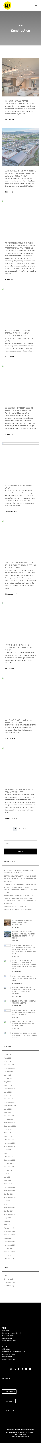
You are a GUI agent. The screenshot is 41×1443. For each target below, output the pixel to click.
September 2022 (10, 1126)
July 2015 (7, 1255)
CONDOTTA (30, 1430)
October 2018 (8, 1194)
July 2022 (7, 1129)
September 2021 (9, 1146)
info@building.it (7, 1338)
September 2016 (9, 1235)
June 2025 (8, 1078)
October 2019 (8, 1170)
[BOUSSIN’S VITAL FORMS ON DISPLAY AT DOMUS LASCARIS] (7, 1003)
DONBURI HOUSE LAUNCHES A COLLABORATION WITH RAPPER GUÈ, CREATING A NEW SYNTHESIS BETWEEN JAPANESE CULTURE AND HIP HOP (24, 949)
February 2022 (9, 1140)
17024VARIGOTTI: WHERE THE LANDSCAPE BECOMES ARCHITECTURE (20, 102)
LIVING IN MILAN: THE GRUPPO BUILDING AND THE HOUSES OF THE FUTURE (18, 648)
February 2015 (9, 1259)
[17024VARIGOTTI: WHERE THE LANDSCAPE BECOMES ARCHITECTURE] (20, 77)
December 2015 (9, 1242)
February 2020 (9, 1167)
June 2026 (8, 1055)
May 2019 (7, 1180)
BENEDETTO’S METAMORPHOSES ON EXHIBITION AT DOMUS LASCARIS (19, 409)
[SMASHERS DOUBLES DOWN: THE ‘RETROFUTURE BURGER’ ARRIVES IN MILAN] (7, 978)
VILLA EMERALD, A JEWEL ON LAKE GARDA (18, 486)
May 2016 (7, 1238)
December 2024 (9, 1089)
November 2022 (9, 1123)
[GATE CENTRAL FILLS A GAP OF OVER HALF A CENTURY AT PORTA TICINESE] (7, 1035)
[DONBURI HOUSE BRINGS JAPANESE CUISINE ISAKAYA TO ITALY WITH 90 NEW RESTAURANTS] (7, 1013)
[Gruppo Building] (7, 5)
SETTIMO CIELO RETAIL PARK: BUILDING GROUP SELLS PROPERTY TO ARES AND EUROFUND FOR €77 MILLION (20, 173)
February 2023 (9, 1116)
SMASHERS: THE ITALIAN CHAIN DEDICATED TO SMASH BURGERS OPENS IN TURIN (23, 1024)
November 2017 (9, 1208)
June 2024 (8, 1092)
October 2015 (8, 1248)
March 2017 (8, 1225)
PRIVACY (18, 1430)
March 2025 (8, 1085)
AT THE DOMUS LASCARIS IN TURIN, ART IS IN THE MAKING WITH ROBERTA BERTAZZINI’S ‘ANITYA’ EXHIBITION (20, 246)
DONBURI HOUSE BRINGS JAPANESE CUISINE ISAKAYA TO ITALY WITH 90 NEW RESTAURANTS (24, 1012)
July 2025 (7, 1075)
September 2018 (9, 1197)
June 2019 (7, 1177)
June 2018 (7, 1201)
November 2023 (9, 1102)
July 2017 (7, 1218)
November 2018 (9, 1191)
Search (20, 851)
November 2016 (9, 1231)
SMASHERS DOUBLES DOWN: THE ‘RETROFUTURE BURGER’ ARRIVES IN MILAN (24, 978)
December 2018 (9, 1187)
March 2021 (8, 1153)
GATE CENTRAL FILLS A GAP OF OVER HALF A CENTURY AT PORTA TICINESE (24, 1034)
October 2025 (8, 1072)
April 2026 (7, 1061)
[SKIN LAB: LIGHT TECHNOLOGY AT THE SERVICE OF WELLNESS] (20, 766)
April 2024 (7, 1095)
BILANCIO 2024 (10, 1401)
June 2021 (7, 1150)
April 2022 (7, 1133)
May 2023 (7, 1112)
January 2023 (9, 1119)
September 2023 (10, 1106)
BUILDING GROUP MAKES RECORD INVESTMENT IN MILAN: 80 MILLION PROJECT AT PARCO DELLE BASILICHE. (23, 991)
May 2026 (7, 1058)
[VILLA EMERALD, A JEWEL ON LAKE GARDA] (20, 461)
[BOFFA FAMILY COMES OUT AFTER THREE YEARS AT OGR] (20, 696)
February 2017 (9, 1228)
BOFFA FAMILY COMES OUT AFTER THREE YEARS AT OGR (18, 721)
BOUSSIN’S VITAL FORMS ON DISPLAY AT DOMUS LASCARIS (24, 1002)
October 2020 (9, 1163)
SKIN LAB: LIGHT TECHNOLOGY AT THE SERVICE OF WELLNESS (20, 791)
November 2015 (9, 1245)
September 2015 (9, 1252)
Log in (6, 1276)
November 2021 (9, 1143)
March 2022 (8, 1136)
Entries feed (8, 1279)
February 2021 (9, 1157)
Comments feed (9, 1282)
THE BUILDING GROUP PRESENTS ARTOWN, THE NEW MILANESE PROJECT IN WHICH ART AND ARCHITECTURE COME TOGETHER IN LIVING (19, 335)
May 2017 (7, 1221)
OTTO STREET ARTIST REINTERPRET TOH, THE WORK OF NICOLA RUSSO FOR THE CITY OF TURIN (20, 565)
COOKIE (23, 1430)
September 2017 (9, 1214)
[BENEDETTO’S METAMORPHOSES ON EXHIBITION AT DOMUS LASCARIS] (20, 384)
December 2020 (9, 1160)
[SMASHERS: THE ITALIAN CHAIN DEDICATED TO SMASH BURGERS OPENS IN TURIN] (7, 1024)
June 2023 (8, 1109)
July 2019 (7, 1174)
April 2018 (7, 1204)
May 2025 (7, 1082)
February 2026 (9, 1065)
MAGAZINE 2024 (10, 1411)
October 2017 (8, 1211)
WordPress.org (9, 1286)
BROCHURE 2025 (10, 1391)
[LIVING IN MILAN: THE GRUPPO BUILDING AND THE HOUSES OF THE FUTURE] (20, 621)
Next (24, 829)
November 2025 (9, 1068)
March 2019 (8, 1184)
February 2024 (9, 1099)
